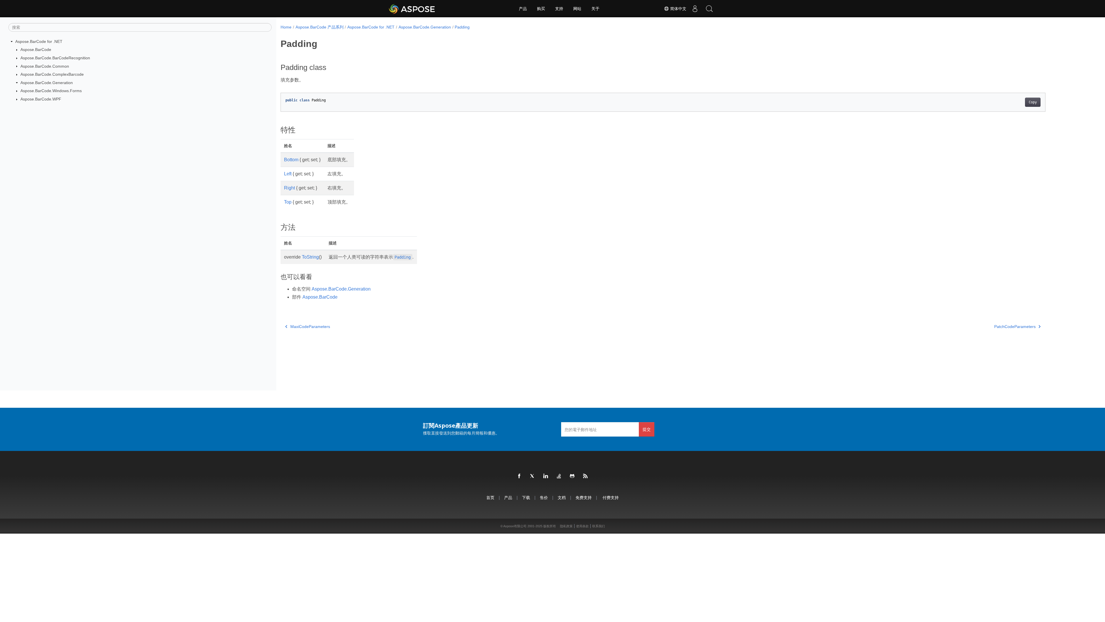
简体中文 (677, 8)
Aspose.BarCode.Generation (46, 82)
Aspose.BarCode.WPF (40, 99)
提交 (647, 429)
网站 (577, 8)
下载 (526, 497)
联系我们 (598, 526)
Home (286, 27)
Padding (462, 27)
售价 (544, 497)
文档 (562, 497)
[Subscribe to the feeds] (585, 476)
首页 (490, 497)
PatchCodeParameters (1015, 326)
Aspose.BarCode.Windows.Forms (51, 90)
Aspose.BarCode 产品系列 (320, 27)
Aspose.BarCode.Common (44, 66)
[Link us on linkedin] (546, 476)
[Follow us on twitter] (532, 476)
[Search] (709, 8)
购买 (541, 8)
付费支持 (611, 497)
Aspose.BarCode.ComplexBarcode (52, 74)
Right (289, 187)
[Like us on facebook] (519, 476)
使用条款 (582, 526)
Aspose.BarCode (35, 49)
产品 (523, 8)
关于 (595, 8)
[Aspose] (412, 8)
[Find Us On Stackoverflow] (559, 476)
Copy (1033, 102)
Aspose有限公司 (515, 526)
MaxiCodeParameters (310, 326)
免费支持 (584, 497)
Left (288, 173)
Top (288, 202)
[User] (695, 8)
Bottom (291, 159)
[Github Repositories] (572, 476)
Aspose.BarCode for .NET (38, 41)
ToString (310, 257)
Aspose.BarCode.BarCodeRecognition (55, 58)
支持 (559, 8)
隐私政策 (566, 526)
